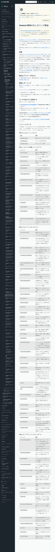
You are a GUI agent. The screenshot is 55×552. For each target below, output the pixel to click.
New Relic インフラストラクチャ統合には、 (28, 39)
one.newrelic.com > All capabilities (28, 104)
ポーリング (26, 89)
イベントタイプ (30, 112)
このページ (24, 17)
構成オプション (22, 85)
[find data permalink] (37, 99)
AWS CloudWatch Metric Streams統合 (29, 30)
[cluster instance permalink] (38, 227)
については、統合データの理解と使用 (38, 119)
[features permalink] (22, 52)
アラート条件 (26, 70)
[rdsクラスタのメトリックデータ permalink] (37, 132)
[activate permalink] (36, 75)
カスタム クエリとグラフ (29, 68)
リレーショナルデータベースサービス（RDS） (34, 54)
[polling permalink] (31, 83)
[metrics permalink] (32, 124)
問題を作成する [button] (46, 20)
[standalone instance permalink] (42, 434)
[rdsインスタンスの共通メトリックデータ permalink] (41, 147)
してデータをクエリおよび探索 (43, 112)
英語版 (36, 15)
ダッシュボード (44, 67)
